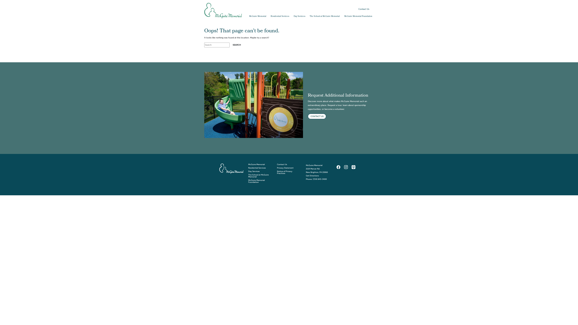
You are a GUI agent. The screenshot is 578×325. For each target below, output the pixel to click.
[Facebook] (338, 167)
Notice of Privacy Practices (284, 172)
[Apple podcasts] (353, 167)
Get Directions (312, 176)
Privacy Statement (285, 168)
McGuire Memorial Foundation (358, 16)
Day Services (299, 16)
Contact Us (363, 9)
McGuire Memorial (257, 16)
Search (372, 9)
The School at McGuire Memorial (325, 16)
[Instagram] (346, 167)
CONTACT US (317, 116)
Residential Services (280, 16)
